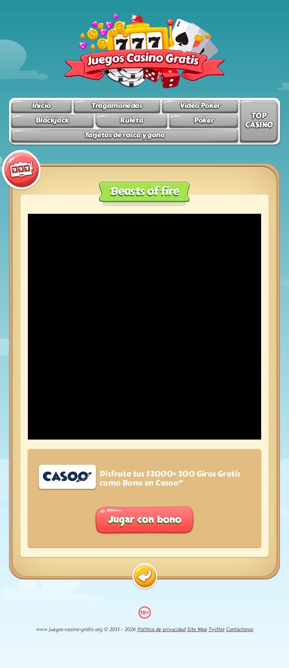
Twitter (216, 629)
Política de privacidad (161, 629)
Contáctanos (239, 629)
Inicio (41, 105)
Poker (203, 120)
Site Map (197, 629)
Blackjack (52, 120)
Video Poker (200, 105)
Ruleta (131, 120)
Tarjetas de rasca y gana (125, 134)
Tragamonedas (116, 105)
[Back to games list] (145, 576)
